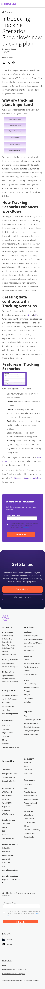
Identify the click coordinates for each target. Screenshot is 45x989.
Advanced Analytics (31, 635)
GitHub (26, 826)
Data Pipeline (7, 639)
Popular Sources (8, 820)
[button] (38, 4)
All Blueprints (29, 650)
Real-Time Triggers (9, 654)
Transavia (5, 729)
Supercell (5, 736)
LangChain (6, 799)
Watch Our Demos (22, 597)
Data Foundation (8, 632)
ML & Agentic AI (8, 672)
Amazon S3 (6, 859)
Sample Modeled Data (31, 723)
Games (26, 660)
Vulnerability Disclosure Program (13, 974)
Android (5, 827)
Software (27, 671)
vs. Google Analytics (9, 699)
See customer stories (10, 747)
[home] (18, 4)
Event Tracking (7, 636)
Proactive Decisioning (10, 682)
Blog (25, 788)
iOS (3, 831)
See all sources (8, 838)
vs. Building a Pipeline (10, 695)
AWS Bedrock (7, 792)
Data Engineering (30, 684)
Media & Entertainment (32, 663)
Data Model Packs (8, 648)
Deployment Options (31, 731)
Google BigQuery (8, 855)
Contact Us (28, 769)
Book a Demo (22, 589)
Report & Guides (30, 792)
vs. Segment (6, 702)
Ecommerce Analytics (10, 666)
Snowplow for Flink (9, 781)
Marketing (27, 702)
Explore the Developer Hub (11, 881)
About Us (27, 762)
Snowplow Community (32, 830)
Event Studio (7, 642)
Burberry (5, 744)
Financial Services (30, 674)
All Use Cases (29, 646)
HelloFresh (6, 725)
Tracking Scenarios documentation (26, 478)
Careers (27, 766)
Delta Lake (6, 863)
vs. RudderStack (8, 706)
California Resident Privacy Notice (14, 969)
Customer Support (30, 833)
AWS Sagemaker (8, 814)
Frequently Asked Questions (30, 804)
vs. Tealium (6, 710)
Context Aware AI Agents (33, 643)
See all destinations (10, 870)
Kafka (4, 866)
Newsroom (28, 773)
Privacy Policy (7, 961)
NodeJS (5, 835)
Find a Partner (29, 819)
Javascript (6, 824)
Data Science (28, 698)
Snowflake (6, 852)
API (35, 315)
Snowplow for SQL (9, 777)
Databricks (6, 810)
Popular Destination (10, 844)
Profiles (5, 651)
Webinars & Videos (30, 796)
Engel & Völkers (7, 733)
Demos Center (29, 837)
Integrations (28, 815)
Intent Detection (8, 679)
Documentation (29, 822)
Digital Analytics (8, 663)
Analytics (27, 695)
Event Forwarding (8, 645)
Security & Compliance (32, 727)
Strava (4, 740)
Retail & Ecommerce (31, 667)
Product (27, 691)
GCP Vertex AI (7, 796)
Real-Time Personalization (33, 639)
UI (29, 315)
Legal (4, 965)
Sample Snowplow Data (32, 720)
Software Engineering (31, 687)
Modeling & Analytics (10, 660)
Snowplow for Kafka (9, 774)
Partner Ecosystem (31, 734)
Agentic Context (8, 675)
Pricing (26, 716)
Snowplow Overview (31, 799)
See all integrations (10, 876)
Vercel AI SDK (7, 803)
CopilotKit (6, 807)
